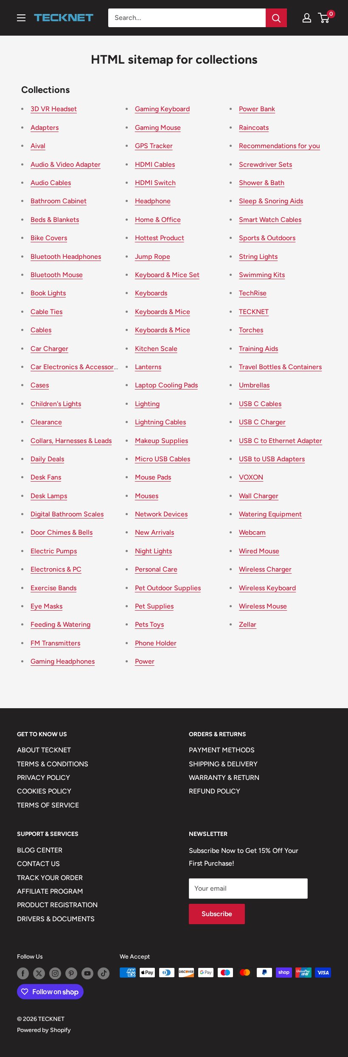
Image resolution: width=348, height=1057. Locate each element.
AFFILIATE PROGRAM (50, 891)
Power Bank (257, 109)
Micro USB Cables (162, 459)
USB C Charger (262, 422)
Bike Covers (49, 238)
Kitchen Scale (156, 349)
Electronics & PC (56, 569)
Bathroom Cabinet (59, 201)
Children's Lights (56, 404)
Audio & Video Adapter (66, 164)
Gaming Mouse (158, 127)
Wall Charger (258, 496)
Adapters (45, 127)
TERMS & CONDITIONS (52, 764)
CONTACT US (38, 864)
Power (144, 661)
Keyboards (151, 293)
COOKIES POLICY (44, 791)
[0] (324, 18)
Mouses (146, 496)
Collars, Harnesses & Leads (71, 441)
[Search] (276, 17)
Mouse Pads (153, 477)
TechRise (253, 293)
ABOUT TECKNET (44, 750)
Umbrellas (254, 385)
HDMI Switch (155, 183)
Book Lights (48, 293)
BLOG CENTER (39, 850)
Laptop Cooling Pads (166, 385)
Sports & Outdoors (267, 238)
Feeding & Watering (60, 624)
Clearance (46, 422)
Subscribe (217, 914)
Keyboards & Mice (162, 312)
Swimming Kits (262, 275)
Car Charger (49, 349)
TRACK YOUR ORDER (50, 878)
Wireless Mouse (263, 606)
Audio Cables (51, 183)
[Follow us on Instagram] (55, 973)
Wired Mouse (259, 551)
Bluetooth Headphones (66, 256)
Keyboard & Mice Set (167, 275)
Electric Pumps (54, 551)
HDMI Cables (155, 164)
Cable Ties (46, 312)
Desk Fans (46, 477)
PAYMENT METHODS (222, 750)
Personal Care (156, 569)
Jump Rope (152, 256)
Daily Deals (47, 459)
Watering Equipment (270, 514)
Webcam (252, 532)
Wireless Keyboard (267, 588)
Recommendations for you (279, 146)
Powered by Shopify (44, 1030)
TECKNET (254, 312)
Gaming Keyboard (162, 109)
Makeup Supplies (161, 441)
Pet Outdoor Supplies (168, 588)
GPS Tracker (154, 146)
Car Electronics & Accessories (76, 367)
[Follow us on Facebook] (23, 973)
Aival (38, 146)
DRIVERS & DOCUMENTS (56, 919)
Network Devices (161, 514)
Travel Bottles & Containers (280, 367)
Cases (40, 385)
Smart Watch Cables (270, 220)
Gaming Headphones (63, 661)
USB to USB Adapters (272, 459)
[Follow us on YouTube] (87, 973)
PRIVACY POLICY (43, 778)
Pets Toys (149, 624)
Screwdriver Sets (265, 164)
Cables (41, 330)
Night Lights (153, 551)
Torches (251, 330)
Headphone (153, 201)
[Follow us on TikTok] (103, 973)
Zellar (247, 624)
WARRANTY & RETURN (224, 778)
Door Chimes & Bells (62, 532)
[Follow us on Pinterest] (71, 973)
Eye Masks (46, 606)
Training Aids (258, 349)
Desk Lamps (49, 496)
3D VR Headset (54, 109)
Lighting (147, 404)
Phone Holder (156, 643)
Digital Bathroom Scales (67, 514)
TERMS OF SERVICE (48, 805)
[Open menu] (21, 17)
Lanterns (148, 367)
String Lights (258, 256)
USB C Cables (260, 404)
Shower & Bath (261, 183)
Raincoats (254, 127)
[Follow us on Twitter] (39, 973)
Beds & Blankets (55, 220)
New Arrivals (154, 532)
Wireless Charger (265, 569)
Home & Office (158, 220)
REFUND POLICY (214, 791)
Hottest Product (159, 238)
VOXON (251, 477)
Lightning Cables (160, 422)
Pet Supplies (154, 606)
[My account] (307, 17)
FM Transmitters (55, 643)
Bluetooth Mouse (57, 275)
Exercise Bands (53, 588)
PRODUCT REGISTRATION (57, 905)
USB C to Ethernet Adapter (280, 441)
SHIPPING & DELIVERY (223, 764)
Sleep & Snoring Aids (271, 201)
